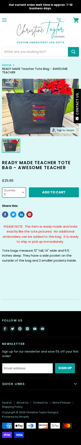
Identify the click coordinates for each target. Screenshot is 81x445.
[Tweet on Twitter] (13, 214)
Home (6, 65)
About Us (22, 403)
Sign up (65, 368)
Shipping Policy (12, 407)
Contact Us (40, 403)
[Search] (73, 52)
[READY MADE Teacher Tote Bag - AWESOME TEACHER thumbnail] (11, 145)
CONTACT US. (77, 104)
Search (7, 403)
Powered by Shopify (15, 417)
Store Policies (61, 403)
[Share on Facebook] (5, 214)
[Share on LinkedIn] (21, 214)
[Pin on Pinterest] (29, 214)
